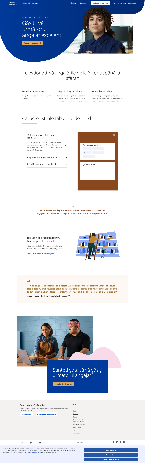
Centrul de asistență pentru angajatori (40, 254)
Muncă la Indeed (77, 427)
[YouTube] (120, 442)
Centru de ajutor (26, 414)
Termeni (75, 416)
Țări (74, 430)
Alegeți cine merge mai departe (42, 157)
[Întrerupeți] (114, 135)
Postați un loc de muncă (32, 43)
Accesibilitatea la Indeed (78, 424)
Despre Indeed (76, 408)
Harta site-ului (76, 433)
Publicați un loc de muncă (30, 3)
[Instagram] (124, 442)
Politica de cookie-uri (33, 452)
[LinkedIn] (117, 442)
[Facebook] (114, 442)
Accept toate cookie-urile (111, 459)
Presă (74, 411)
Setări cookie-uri (111, 450)
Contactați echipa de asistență (46, 414)
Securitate (75, 413)
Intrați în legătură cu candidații (41, 164)
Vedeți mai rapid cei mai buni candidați (40, 136)
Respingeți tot (111, 455)
